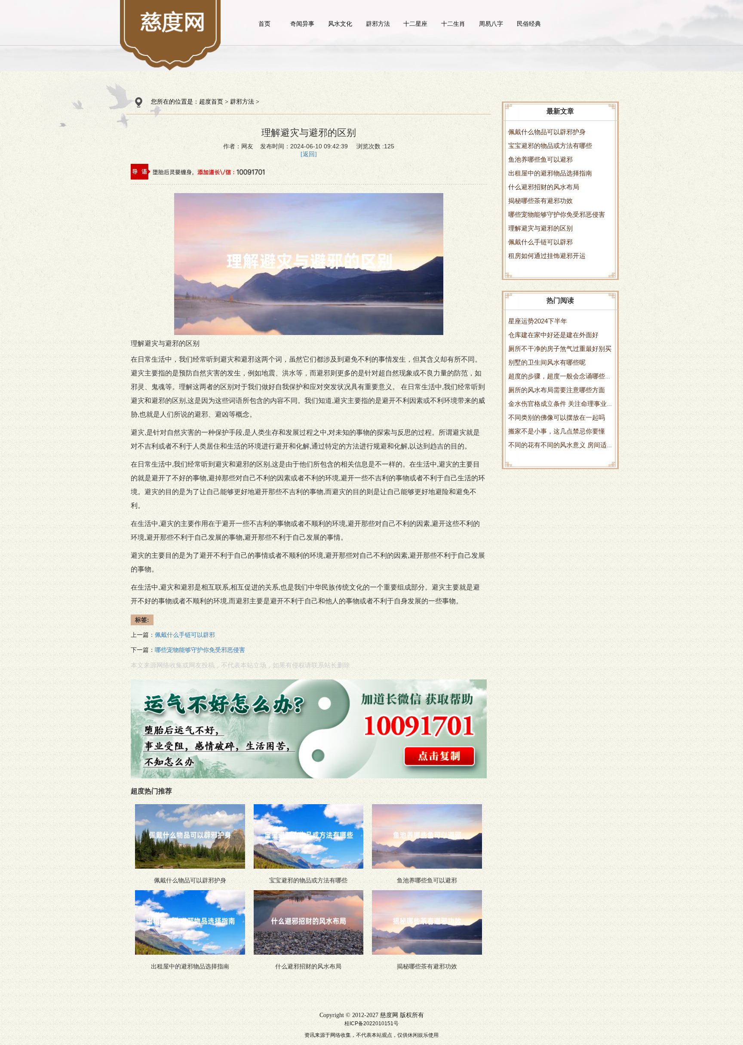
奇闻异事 (302, 23)
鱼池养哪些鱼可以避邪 (540, 159)
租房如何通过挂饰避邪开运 (547, 255)
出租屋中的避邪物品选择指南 (550, 173)
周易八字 (491, 23)
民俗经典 (529, 23)
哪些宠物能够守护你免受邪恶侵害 (556, 214)
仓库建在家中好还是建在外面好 (553, 334)
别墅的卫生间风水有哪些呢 (547, 362)
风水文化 (340, 23)
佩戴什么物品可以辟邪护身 (547, 131)
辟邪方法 (378, 23)
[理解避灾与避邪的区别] (173, 21)
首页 (264, 23)
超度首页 (211, 101)
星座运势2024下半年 (537, 321)
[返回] (309, 154)
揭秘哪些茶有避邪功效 (540, 200)
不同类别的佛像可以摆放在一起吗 (556, 417)
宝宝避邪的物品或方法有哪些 (550, 145)
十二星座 (415, 23)
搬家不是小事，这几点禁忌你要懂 (556, 431)
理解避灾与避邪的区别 (540, 228)
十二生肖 (453, 23)
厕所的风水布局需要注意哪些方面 (556, 389)
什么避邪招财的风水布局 (543, 187)
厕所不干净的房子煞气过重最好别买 (559, 348)
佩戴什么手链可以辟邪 (540, 242)
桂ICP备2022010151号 (371, 1023)
